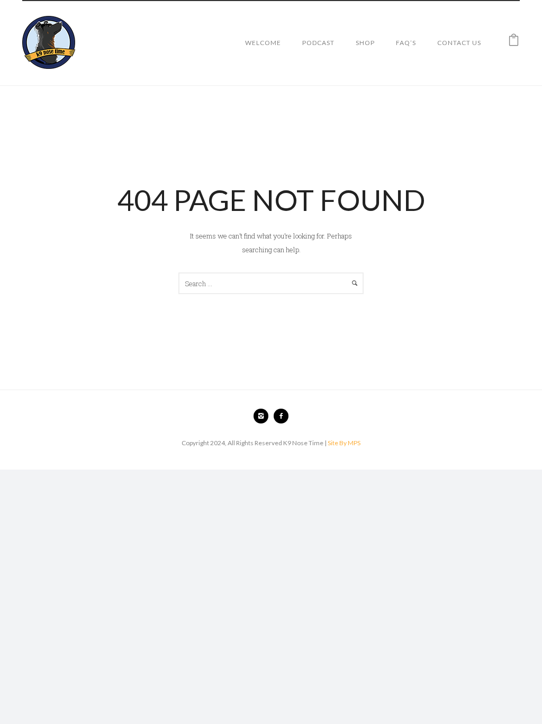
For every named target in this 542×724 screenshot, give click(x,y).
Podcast (318, 43)
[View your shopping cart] (514, 42)
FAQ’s (406, 43)
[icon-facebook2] (281, 416)
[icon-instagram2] (264, 416)
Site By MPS (344, 443)
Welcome (263, 43)
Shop (365, 43)
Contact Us (459, 43)
